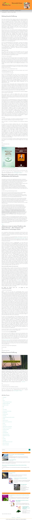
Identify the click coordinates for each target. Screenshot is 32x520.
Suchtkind (4, 438)
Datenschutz (18, 517)
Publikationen (5, 431)
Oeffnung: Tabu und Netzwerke (7, 426)
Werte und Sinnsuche (6, 443)
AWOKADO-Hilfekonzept (6, 403)
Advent (4, 400)
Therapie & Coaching (5, 10)
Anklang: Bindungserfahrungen (7, 401)
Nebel (20, 279)
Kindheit (4, 423)
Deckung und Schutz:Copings (7, 411)
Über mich (9, 12)
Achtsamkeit (4, 397)
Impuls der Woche (5, 420)
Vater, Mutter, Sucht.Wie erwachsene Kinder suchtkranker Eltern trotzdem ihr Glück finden (26, 507)
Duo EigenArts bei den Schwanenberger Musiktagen (20, 478)
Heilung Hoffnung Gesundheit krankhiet (8, 417)
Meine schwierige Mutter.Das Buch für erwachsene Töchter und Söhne (22, 501)
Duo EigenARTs (4, 12)
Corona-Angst (5, 409)
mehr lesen (23, 381)
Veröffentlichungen (18, 10)
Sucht (3, 437)
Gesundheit (4, 415)
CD (3, 408)
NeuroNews (4, 424)
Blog (12, 12)
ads (3, 398)
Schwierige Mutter (5, 432)
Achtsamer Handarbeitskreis (12, 459)
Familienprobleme (5, 414)
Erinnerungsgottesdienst (24, 484)
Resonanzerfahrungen (6, 339)
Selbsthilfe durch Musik (6, 435)
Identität (4, 418)
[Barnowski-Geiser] (6, 3)
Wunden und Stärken (6, 444)
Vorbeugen (4, 440)
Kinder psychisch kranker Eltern (7, 421)
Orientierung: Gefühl (6, 429)
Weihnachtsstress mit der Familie (7, 441)
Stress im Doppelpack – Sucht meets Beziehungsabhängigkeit (16, 454)
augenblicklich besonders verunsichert (20, 237)
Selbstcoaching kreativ (6, 434)
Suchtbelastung (11, 10)
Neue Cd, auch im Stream (12, 472)
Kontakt (14, 12)
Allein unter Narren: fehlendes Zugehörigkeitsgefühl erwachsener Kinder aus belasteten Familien (14, 465)
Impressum (13, 517)
